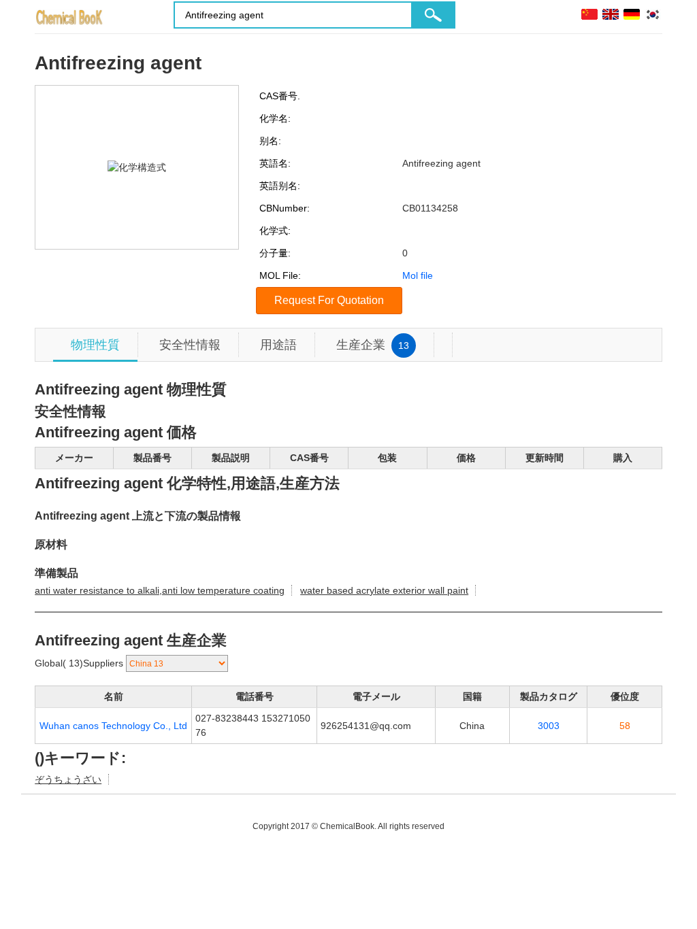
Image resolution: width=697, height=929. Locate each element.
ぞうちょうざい (68, 779)
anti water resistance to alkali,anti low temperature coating (160, 590)
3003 (549, 725)
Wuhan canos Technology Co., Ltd (113, 725)
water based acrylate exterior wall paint (384, 590)
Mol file (417, 275)
